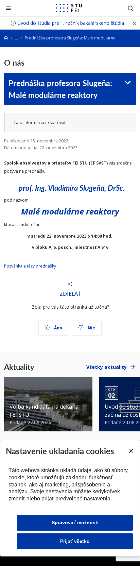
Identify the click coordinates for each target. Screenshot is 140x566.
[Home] (6, 38)
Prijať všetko (75, 541)
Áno (57, 328)
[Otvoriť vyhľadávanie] (130, 8)
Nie (91, 328)
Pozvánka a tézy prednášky (30, 266)
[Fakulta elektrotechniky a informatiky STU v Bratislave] (69, 8)
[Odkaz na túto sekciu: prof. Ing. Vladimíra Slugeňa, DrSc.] (128, 188)
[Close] (130, 450)
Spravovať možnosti (75, 522)
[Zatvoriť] (8, 8)
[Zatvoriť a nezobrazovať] (134, 23)
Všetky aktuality (106, 367)
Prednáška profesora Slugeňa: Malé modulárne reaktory (60, 88)
